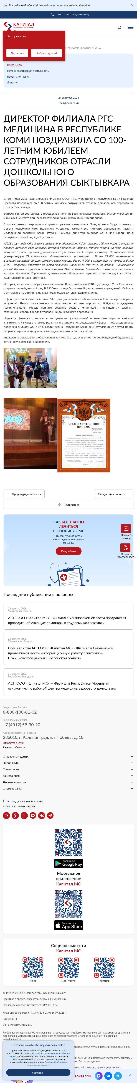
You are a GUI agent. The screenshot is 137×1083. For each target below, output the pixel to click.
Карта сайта (10, 1018)
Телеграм (104, 980)
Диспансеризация (14, 782)
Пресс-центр (14, 64)
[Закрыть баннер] (132, 5)
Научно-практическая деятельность (28, 70)
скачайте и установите (53, 5)
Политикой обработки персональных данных (47, 1063)
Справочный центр (15, 756)
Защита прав (11, 775)
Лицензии (12, 82)
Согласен (38, 1072)
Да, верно (17, 53)
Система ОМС (12, 788)
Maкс (32, 980)
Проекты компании (18, 76)
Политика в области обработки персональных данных (34, 998)
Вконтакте (68, 980)
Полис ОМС (11, 762)
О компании (11, 769)
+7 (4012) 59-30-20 (21, 724)
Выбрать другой (46, 53)
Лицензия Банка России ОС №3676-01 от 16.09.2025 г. (34, 1012)
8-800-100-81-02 (20, 711)
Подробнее (68, 551)
